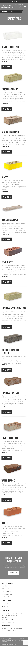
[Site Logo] (7, 6)
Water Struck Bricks (7, 594)
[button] (20, 7)
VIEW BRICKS (7, 67)
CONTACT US (13, 573)
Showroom (4, 603)
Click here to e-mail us (7, 622)
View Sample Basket (20, 4)
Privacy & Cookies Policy (8, 644)
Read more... (5, 61)
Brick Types (4, 586)
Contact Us (14, 1)
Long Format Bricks (7, 591)
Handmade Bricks (6, 596)
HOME (3, 12)
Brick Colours (5, 588)
